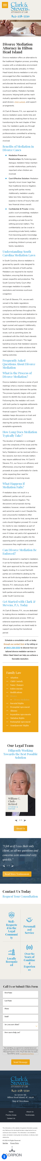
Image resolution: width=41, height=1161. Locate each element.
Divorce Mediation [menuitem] (21, 699)
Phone (7, 1008)
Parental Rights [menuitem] (17, 703)
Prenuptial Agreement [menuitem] (20, 707)
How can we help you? (12, 1032)
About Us (20, 828)
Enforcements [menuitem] (16, 688)
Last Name (8, 1001)
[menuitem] (11, 1112)
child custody (19, 102)
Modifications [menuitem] (16, 692)
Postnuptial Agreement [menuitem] (20, 721)
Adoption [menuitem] (14, 677)
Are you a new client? (12, 1024)
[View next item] (25, 820)
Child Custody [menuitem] (16, 681)
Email (6, 1016)
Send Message (21, 1062)
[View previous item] (16, 820)
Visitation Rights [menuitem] (17, 718)
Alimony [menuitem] (13, 710)
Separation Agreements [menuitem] (20, 714)
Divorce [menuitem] (13, 696)
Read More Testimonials (17, 873)
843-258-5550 (20, 16)
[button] (4, 1156)
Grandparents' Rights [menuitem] (19, 725)
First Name (8, 993)
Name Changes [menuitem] (16, 685)
